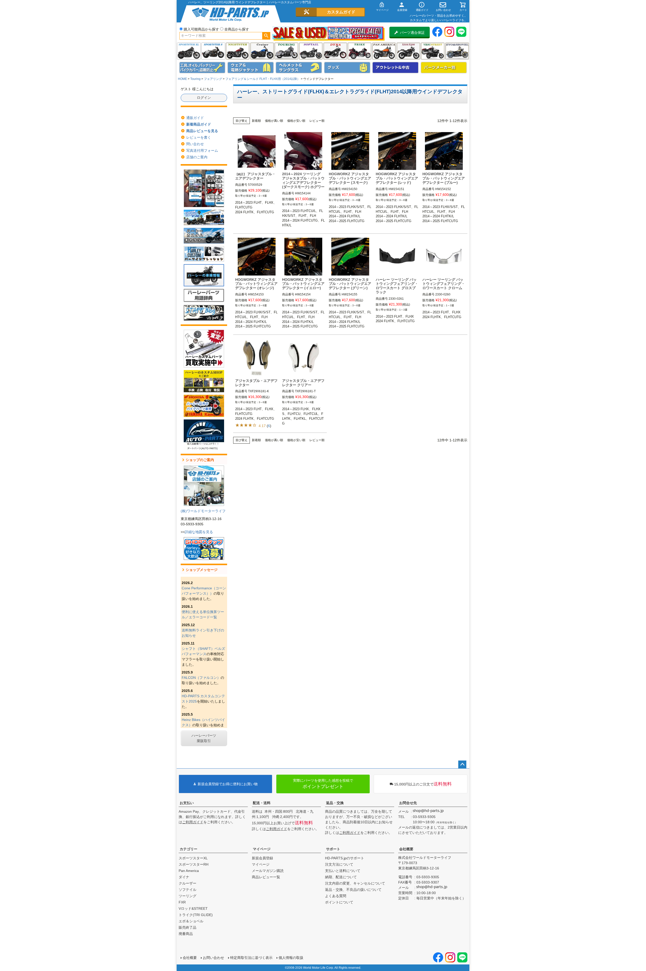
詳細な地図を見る (199, 532)
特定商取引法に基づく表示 (251, 958)
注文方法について (339, 864)
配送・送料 (262, 803)
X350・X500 (408, 51)
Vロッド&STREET (193, 908)
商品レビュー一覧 (266, 877)
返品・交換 (335, 803)
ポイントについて (339, 902)
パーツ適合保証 (412, 33)
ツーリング (286, 51)
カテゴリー (188, 849)
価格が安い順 (296, 121)
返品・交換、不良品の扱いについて (353, 890)
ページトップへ (462, 765)
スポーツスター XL (188, 51)
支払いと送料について (342, 871)
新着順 (256, 121)
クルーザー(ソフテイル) (262, 51)
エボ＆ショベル (191, 921)
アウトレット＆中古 (395, 67)
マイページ (262, 849)
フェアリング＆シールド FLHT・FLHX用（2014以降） (262, 79)
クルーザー (187, 883)
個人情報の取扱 (291, 958)
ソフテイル (310, 51)
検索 (266, 35)
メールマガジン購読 (268, 871)
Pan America (383, 51)
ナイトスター (237, 51)
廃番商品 (186, 934)
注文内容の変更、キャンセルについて (355, 883)
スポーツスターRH (193, 864)
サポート (333, 849)
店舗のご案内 (196, 157)
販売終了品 (187, 927)
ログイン (204, 98)
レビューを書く (198, 137)
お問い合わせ (213, 958)
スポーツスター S (213, 51)
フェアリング (213, 79)
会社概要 (406, 849)
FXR (182, 902)
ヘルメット (298, 67)
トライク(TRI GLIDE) (359, 51)
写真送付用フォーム (202, 150)
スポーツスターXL (193, 858)
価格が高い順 (274, 121)
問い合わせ (195, 144)
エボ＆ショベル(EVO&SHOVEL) (457, 51)
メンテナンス (202, 67)
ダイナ (335, 51)
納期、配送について (341, 877)
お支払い (187, 803)
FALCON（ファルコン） (201, 678)
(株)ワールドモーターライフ (203, 511)
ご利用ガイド (192, 822)
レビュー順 (317, 121)
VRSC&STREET (432, 51)
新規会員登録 (262, 858)
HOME (182, 79)
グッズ (347, 67)
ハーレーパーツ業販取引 (204, 738)
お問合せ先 (408, 803)
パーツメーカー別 (444, 67)
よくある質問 (335, 896)
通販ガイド (195, 118)
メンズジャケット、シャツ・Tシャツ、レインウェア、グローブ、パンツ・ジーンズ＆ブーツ (250, 67)
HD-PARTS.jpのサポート (344, 858)
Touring (195, 79)
